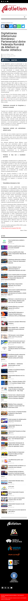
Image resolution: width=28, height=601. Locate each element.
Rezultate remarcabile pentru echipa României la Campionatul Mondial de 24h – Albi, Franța (16, 389)
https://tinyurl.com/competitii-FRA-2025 (11, 228)
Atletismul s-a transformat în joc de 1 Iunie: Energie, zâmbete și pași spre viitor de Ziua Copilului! (17, 300)
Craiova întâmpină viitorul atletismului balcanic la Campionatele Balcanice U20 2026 (16, 268)
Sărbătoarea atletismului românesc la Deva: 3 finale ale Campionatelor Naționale (17, 261)
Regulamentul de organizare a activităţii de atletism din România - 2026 (17, 348)
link (5, 99)
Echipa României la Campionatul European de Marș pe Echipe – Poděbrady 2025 (16, 453)
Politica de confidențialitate (5, 599)
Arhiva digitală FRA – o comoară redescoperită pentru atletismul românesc (16, 329)
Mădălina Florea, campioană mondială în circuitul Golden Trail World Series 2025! (16, 405)
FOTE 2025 (11, 486)
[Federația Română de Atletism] (14, 9)
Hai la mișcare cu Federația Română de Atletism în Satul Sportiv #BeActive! (17, 413)
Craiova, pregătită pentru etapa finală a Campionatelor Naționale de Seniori (17, 253)
